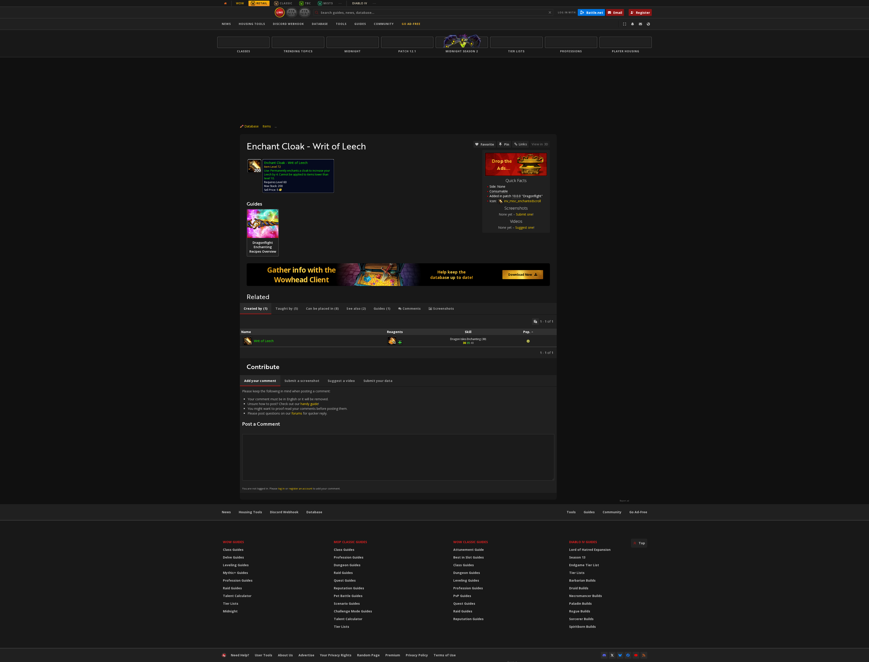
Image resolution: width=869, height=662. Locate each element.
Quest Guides (345, 580)
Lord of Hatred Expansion (590, 549)
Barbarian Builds (582, 580)
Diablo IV (364, 3)
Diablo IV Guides (583, 542)
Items (267, 126)
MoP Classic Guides (350, 542)
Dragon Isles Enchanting (465, 339)
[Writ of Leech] (247, 341)
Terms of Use (445, 655)
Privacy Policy (417, 655)
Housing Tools (250, 512)
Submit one (524, 214)
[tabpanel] (398, 336)
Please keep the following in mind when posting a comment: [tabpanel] (294, 439)
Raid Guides (232, 588)
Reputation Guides (349, 588)
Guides (360, 24)
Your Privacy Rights (335, 655)
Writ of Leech (264, 341)
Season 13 (577, 557)
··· (340, 3)
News (226, 24)
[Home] (245, 12)
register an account (300, 488)
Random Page (368, 655)
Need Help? (240, 655)
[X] (612, 655)
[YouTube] (636, 655)
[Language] (648, 24)
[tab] (255, 308)
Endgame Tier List (584, 565)
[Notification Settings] (632, 24)
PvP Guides (462, 596)
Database (320, 24)
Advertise (306, 655)
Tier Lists (230, 603)
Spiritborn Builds (582, 626)
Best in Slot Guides (468, 557)
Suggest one (524, 227)
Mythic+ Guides (235, 573)
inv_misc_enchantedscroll (522, 201)
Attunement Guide (468, 549)
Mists (328, 3)
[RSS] (643, 655)
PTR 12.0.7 (304, 12)
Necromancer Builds (585, 596)
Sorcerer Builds (581, 619)
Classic (286, 3)
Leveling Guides (236, 565)
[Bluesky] (620, 655)
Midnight (230, 611)
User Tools (263, 655)
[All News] (225, 3)
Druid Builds (578, 588)
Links (523, 144)
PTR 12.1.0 (291, 12)
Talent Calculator (237, 596)
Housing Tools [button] (252, 24)
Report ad (624, 501)
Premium (392, 655)
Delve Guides (233, 557)
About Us (285, 655)
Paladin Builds (580, 603)
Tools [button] (341, 24)
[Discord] (604, 655)
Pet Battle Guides (348, 596)
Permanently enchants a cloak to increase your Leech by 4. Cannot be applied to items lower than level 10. (297, 174)
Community (384, 24)
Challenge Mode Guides (353, 611)
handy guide (309, 404)
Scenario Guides (347, 603)
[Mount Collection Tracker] (398, 274)
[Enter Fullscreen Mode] (624, 24)
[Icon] (254, 166)
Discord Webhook (288, 24)
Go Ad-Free (411, 24)
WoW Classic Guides (470, 542)
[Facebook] (628, 655)
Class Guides (233, 549)
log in (281, 488)
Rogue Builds (579, 611)
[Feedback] (640, 24)
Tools (571, 512)
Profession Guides (238, 580)
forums (296, 413)
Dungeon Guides (347, 565)
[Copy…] (535, 321)
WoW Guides (233, 542)
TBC (308, 3)
